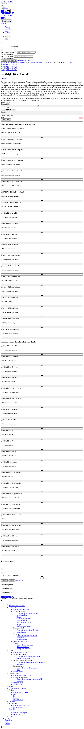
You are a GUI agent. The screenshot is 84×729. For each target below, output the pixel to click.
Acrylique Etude (22, 620)
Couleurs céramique (23, 658)
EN (11, 2)
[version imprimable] (2, 78)
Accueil (7, 27)
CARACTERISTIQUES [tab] (8, 110)
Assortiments (21, 632)
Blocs (15, 694)
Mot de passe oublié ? (24, 60)
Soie (18, 670)
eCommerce (5, 62)
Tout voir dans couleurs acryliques (28, 613)
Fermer (12, 580)
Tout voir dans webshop (17, 606)
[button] (3, 11)
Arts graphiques (22, 639)
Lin (14, 696)
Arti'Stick (20, 681)
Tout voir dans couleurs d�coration (28, 656)
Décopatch (16, 714)
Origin (47, 62)
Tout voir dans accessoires (21, 705)
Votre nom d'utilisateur (8, 52)
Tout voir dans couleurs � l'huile (28, 630)
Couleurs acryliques (36, 62)
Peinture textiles (18, 671)
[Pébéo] (4, 23)
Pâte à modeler (18, 683)
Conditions (8, 29)
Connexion (7, 21)
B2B (6, 31)
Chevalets (12, 709)
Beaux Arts (23, 62)
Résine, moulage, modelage (18, 688)
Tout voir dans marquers (25, 645)
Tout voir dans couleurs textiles (27, 668)
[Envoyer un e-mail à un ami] (5, 78)
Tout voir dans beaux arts (21, 609)
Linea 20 (16, 698)
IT (8, 2)
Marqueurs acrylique (24, 649)
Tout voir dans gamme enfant (22, 675)
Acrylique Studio (22, 615)
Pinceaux (12, 701)
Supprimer (5, 580)
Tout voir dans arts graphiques (27, 636)
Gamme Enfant (18, 684)
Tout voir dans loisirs (20, 652)
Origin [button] (70, 62)
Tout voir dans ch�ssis (20, 692)
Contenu (3, 108)
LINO (11, 716)
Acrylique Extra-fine (24, 619)
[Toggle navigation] (1, 42)
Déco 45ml (20, 664)
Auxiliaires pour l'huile (20, 641)
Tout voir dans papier (20, 713)
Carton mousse (18, 707)
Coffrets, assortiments (24, 626)
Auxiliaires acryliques (24, 622)
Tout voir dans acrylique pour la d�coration (31, 662)
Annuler (4, 60)
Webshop (5, 45)
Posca (11, 686)
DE (5, 2)
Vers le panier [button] (19, 580)
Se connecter (12, 60)
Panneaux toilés (18, 700)
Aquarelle (20, 637)
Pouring (19, 624)
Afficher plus (6, 119)
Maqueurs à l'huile (23, 647)
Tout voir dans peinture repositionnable (29, 679)
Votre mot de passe (7, 56)
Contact (7, 32)
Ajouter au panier (43, 106)
